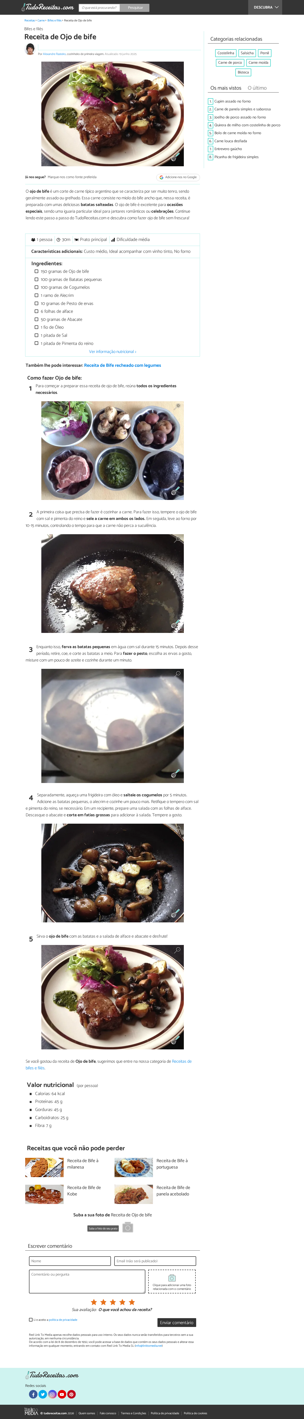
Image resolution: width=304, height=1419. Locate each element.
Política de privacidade (165, 1413)
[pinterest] (71, 1394)
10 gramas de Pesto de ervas (66, 303)
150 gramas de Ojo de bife (64, 271)
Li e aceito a (55, 1320)
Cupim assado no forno (232, 101)
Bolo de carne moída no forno (237, 133)
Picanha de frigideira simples (236, 157)
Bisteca (243, 72)
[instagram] (52, 1394)
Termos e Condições (133, 1413)
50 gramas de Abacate (61, 319)
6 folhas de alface (56, 311)
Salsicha (247, 53)
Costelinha (226, 53)
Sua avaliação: (84, 1310)
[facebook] (33, 1394)
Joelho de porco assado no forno (240, 117)
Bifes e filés (55, 20)
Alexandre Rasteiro (54, 54)
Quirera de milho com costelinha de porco (247, 125)
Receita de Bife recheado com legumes (122, 365)
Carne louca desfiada (230, 141)
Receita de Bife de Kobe (84, 1191)
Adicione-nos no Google (181, 177)
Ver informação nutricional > (112, 351)
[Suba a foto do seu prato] (127, 1228)
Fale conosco (108, 1413)
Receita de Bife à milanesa (82, 1164)
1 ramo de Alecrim (57, 295)
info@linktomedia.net (148, 1345)
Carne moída (258, 62)
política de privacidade (63, 1319)
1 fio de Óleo (52, 327)
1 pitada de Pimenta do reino (66, 343)
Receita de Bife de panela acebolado (173, 1191)
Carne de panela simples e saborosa (242, 109)
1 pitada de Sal (53, 335)
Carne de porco (230, 62)
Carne (41, 20)
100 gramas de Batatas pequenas (71, 279)
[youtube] (62, 1394)
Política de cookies (195, 1413)
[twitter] (42, 1394)
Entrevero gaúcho (228, 149)
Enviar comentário (176, 1322)
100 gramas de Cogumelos (65, 287)
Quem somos (87, 1413)
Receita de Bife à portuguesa (172, 1164)
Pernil (264, 53)
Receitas (29, 20)
